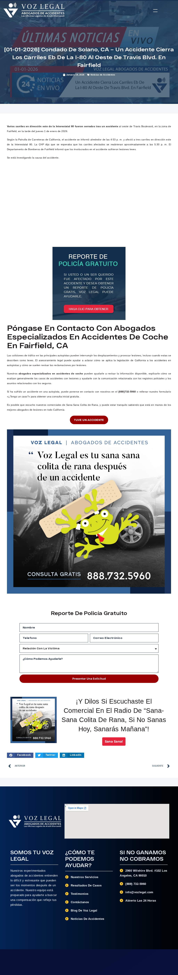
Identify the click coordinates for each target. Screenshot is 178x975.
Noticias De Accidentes (87, 919)
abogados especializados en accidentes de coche (51, 373)
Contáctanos (80, 902)
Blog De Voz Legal (84, 910)
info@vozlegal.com (139, 892)
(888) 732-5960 (135, 884)
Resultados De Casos (86, 885)
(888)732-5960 (127, 391)
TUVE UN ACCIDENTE (89, 420)
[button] (155, 11)
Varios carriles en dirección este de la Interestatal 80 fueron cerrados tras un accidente (62, 126)
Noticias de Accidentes (103, 75)
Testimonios (79, 893)
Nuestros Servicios (84, 877)
